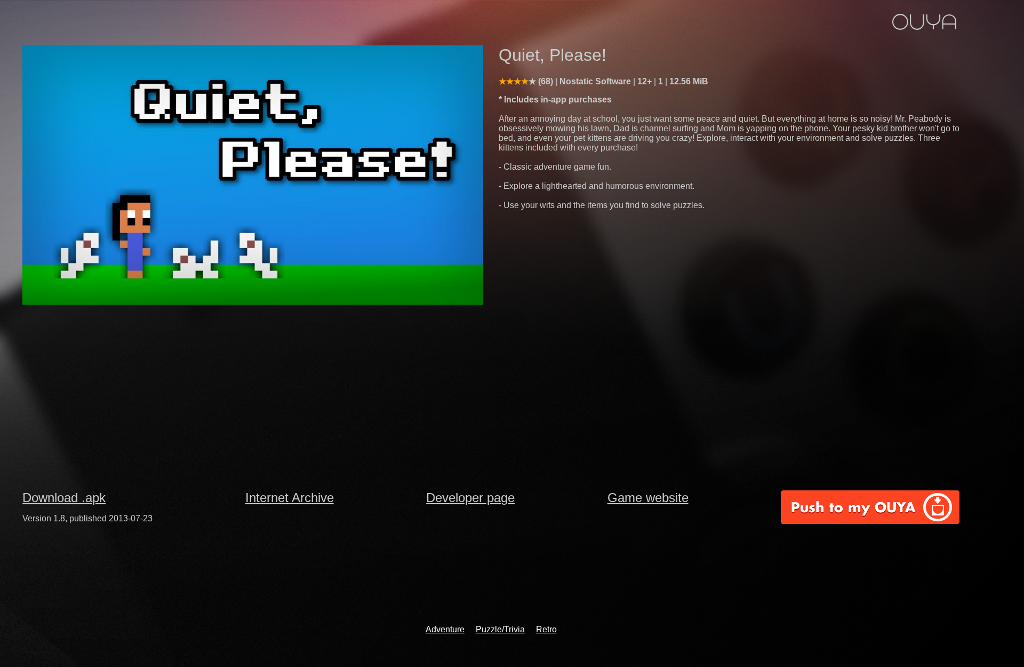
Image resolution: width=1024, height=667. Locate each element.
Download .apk (64, 497)
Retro (546, 629)
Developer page (470, 497)
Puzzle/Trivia (500, 629)
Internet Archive (289, 497)
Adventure (445, 629)
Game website (648, 497)
